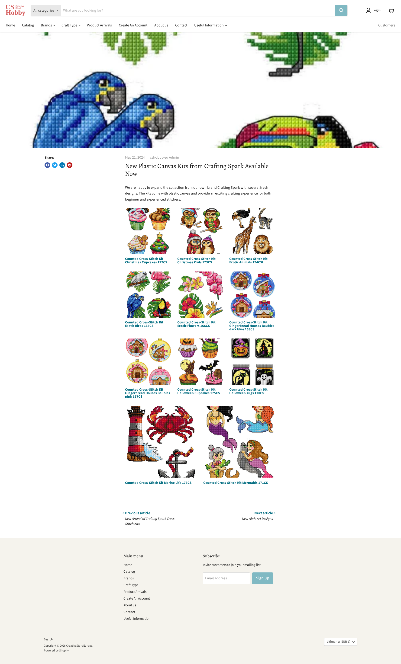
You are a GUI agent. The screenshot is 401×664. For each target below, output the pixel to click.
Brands (47, 25)
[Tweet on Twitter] (55, 165)
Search (48, 639)
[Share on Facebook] (47, 165)
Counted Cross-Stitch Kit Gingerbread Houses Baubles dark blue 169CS (251, 326)
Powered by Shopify (56, 650)
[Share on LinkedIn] (62, 165)
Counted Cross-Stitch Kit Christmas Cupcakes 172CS (146, 260)
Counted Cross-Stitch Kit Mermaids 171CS (235, 483)
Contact (181, 25)
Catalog (28, 25)
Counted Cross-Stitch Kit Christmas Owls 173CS (196, 260)
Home (10, 25)
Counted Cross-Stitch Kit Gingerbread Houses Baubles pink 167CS (147, 393)
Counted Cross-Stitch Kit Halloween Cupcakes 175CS (198, 391)
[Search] (341, 10)
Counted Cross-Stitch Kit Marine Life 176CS (158, 483)
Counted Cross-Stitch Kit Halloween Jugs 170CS (248, 391)
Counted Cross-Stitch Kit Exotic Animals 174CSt (248, 260)
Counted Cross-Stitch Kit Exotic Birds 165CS (144, 324)
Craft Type (69, 25)
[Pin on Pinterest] (69, 165)
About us (161, 25)
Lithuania (338, 641)
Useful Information (209, 25)
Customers (386, 25)
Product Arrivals (99, 25)
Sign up (262, 578)
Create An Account (133, 25)
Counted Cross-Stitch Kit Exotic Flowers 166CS (196, 324)
